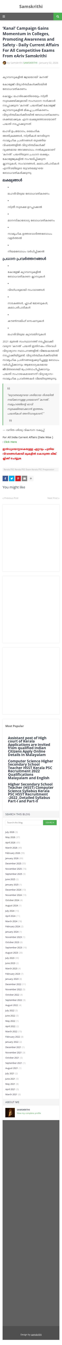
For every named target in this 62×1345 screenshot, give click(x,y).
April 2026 (12, 842)
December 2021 (15, 1047)
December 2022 (15, 984)
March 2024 (13, 921)
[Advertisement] (31, 538)
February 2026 (15, 853)
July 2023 (12, 958)
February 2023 (14, 973)
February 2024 (14, 926)
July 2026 (11, 832)
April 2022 (12, 1026)
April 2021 (12, 1089)
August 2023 (14, 952)
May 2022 (12, 1020)
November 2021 (15, 1052)
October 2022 (14, 994)
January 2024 (13, 931)
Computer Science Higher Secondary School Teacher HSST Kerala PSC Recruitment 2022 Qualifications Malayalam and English (30, 769)
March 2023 (13, 968)
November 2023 (15, 937)
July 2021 (11, 1073)
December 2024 (15, 889)
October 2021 (14, 1057)
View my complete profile (29, 1113)
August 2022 (13, 1005)
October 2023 (14, 942)
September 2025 (15, 873)
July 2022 (11, 1010)
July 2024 (12, 910)
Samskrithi (31, 6)
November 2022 (15, 989)
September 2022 (15, 1000)
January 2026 (14, 858)
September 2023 (16, 947)
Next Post (53, 498)
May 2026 (12, 837)
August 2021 (13, 1068)
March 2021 (13, 1094)
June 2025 (12, 879)
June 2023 (12, 963)
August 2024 (13, 905)
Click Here (11, 442)
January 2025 (13, 884)
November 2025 (15, 868)
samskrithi (36, 1334)
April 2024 (12, 915)
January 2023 (13, 978)
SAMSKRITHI (30, 62)
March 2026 (13, 847)
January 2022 (13, 1041)
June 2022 (12, 1015)
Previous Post (11, 498)
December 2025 (15, 863)
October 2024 (14, 900)
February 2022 (14, 1036)
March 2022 (13, 1031)
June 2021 (12, 1078)
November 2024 (15, 895)
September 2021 (15, 1063)
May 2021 (12, 1083)
